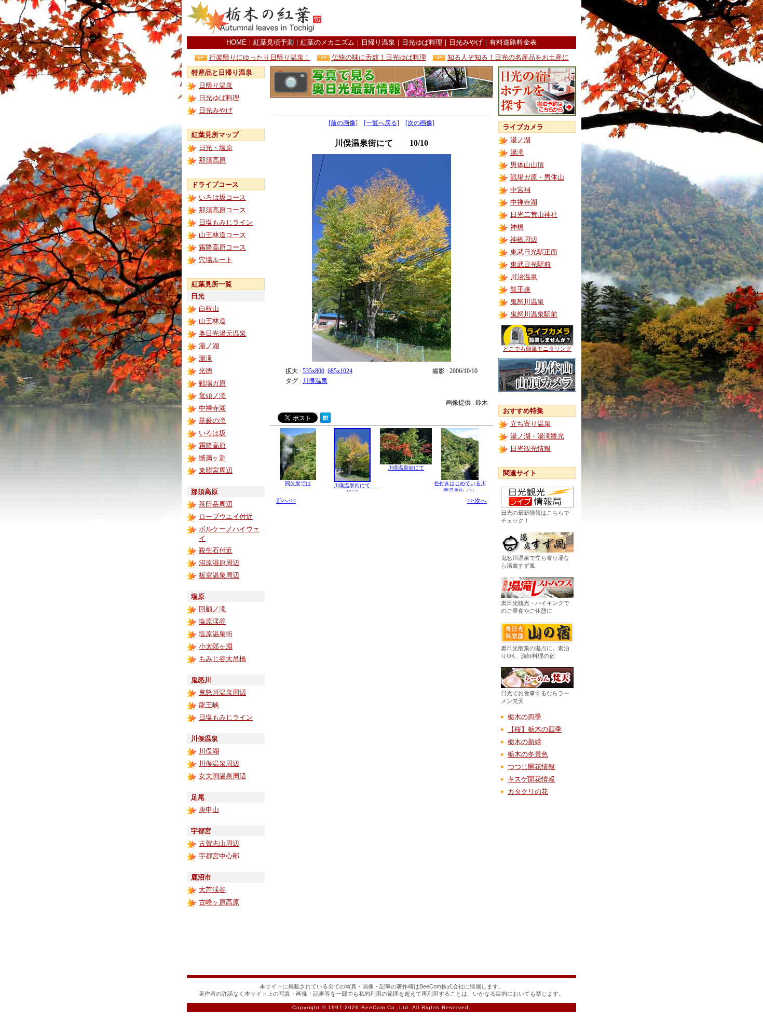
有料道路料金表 (513, 42)
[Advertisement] (454, 18)
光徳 (205, 371)
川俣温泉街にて (406, 468)
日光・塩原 (216, 148)
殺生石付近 (216, 550)
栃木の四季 (524, 717)
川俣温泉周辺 (219, 763)
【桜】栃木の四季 (535, 729)
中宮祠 (520, 190)
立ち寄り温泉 (530, 424)
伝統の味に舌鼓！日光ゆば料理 (379, 57)
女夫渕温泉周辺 (222, 776)
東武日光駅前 (530, 264)
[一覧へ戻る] (381, 123)
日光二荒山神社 (533, 214)
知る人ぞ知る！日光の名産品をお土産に (508, 57)
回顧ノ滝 (212, 609)
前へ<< (286, 500)
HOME (236, 42)
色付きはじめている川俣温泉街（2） (460, 486)
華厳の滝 (212, 420)
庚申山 (209, 810)
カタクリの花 (528, 791)
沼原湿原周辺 (219, 563)
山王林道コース (222, 235)
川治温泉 (523, 277)
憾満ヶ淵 (212, 458)
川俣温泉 (315, 380)
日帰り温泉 (378, 42)
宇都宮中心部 (219, 856)
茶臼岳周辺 (216, 504)
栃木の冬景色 (528, 754)
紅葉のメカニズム (328, 42)
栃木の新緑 (524, 742)
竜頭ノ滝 (212, 396)
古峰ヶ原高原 (219, 902)
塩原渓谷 (212, 621)
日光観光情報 (530, 448)
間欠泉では (298, 483)
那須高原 (212, 160)
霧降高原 (212, 445)
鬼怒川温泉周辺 (222, 692)
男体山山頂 (527, 165)
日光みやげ (466, 42)
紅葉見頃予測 (273, 42)
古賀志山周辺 (219, 843)
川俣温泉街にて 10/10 (357, 489)
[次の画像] (419, 123)
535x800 (313, 371)
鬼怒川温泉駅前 (533, 314)
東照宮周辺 (216, 470)
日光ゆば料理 (422, 42)
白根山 (209, 308)
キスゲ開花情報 (531, 779)
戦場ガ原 (212, 383)
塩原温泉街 (216, 634)
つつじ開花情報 (531, 767)
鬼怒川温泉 (527, 302)
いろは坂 (212, 433)
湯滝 (205, 358)
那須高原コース (222, 210)
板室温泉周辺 (219, 575)
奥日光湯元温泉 (222, 333)
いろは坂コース (222, 197)
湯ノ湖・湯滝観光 (537, 436)
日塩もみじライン (226, 222)
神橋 (517, 227)
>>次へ (477, 500)
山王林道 (212, 321)
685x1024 (340, 371)
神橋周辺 (523, 239)
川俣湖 (209, 751)
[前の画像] (343, 123)
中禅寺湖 (212, 408)
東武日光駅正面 (533, 252)
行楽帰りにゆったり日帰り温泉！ (259, 57)
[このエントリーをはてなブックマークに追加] (325, 420)
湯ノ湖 (209, 346)
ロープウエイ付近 (226, 516)
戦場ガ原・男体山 (537, 177)
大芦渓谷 (212, 890)
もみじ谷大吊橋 (222, 659)
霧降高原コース (222, 247)
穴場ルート (216, 260)
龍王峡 (209, 705)
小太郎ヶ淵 (216, 646)
